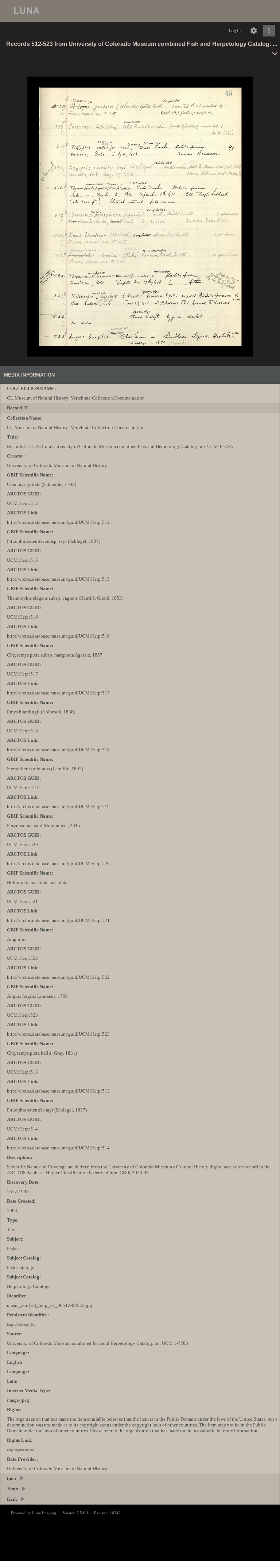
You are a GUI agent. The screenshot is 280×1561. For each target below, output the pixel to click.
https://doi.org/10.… (22, 1325)
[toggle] (26, 408)
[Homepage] (140, 11)
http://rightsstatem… (22, 1450)
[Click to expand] (269, 30)
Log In (235, 30)
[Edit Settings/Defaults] (253, 30)
